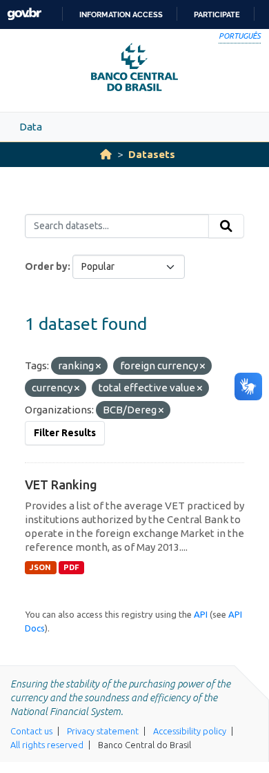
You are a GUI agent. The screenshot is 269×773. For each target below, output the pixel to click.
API (201, 614)
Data (30, 127)
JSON (40, 567)
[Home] (106, 154)
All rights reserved (46, 745)
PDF (71, 567)
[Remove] (98, 366)
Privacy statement (103, 731)
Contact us (31, 731)
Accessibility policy (189, 731)
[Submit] (226, 226)
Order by (46, 266)
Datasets (151, 154)
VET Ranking (61, 484)
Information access (121, 14)
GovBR (24, 14)
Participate (217, 14)
